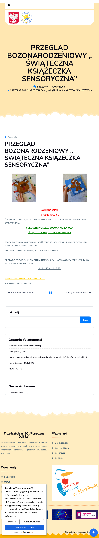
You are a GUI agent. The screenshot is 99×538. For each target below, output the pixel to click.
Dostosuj (12, 521)
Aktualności (58, 86)
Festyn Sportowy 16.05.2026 (21, 363)
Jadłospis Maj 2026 (17, 351)
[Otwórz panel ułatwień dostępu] (93, 532)
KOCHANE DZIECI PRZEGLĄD (19, 283)
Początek (42, 86)
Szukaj (14, 312)
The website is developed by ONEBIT (80, 532)
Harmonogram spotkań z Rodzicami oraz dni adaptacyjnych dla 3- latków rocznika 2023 (48, 357)
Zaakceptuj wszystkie (24, 527)
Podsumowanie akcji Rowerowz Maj (25, 345)
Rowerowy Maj (15, 368)
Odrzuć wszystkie (32, 521)
